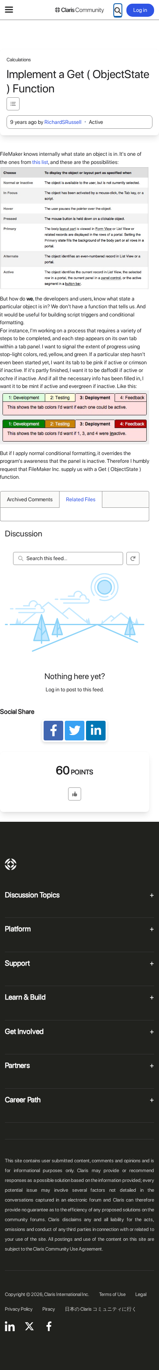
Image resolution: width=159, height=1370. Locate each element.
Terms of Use (112, 1294)
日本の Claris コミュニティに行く (101, 1309)
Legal (140, 1294)
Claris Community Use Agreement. (68, 1249)
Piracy (48, 1309)
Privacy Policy (19, 1309)
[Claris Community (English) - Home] (79, 10)
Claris (10, 864)
